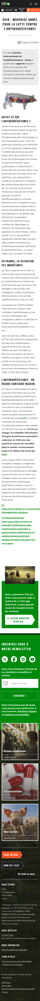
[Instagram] (23, 659)
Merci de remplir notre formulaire (14, 950)
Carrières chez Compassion (12, 965)
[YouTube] (32, 659)
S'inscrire (19, 695)
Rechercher (6, 983)
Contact (5, 992)
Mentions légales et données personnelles (18, 989)
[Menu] (35, 4)
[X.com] (5, 659)
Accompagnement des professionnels (16, 961)
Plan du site (6, 986)
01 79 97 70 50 (7, 935)
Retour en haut (26, 874)
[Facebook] (14, 659)
